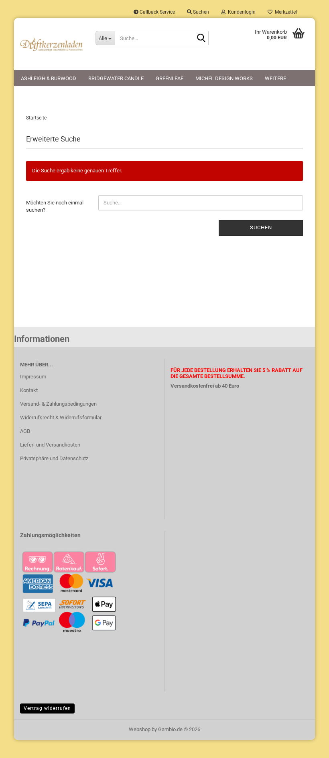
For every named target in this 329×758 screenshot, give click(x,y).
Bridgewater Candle (116, 78)
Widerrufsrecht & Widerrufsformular (61, 417)
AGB (25, 431)
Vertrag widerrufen (47, 708)
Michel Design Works (224, 78)
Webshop (139, 729)
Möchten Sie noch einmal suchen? (54, 206)
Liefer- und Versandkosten (50, 445)
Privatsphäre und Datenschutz (54, 458)
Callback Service (156, 12)
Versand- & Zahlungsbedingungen (58, 404)
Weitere (275, 78)
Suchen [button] (200, 12)
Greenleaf (169, 78)
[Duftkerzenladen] (51, 44)
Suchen (261, 227)
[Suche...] (201, 38)
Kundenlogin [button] (240, 12)
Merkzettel (284, 12)
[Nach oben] (307, 746)
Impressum (33, 377)
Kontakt (29, 390)
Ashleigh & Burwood (48, 78)
